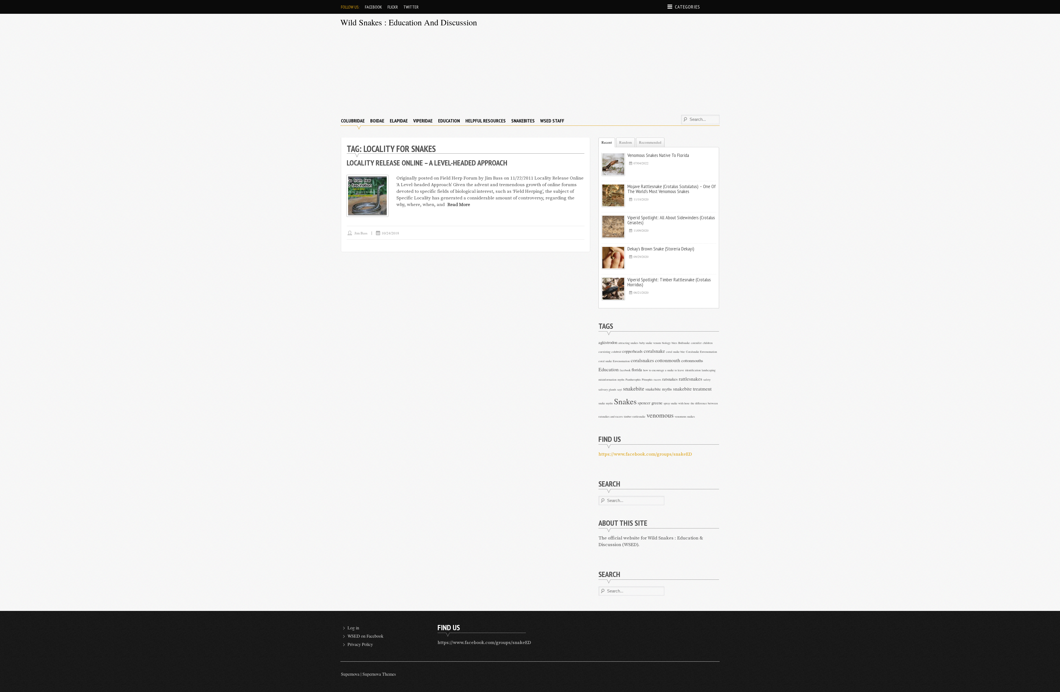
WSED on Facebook (365, 636)
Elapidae (399, 120)
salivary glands (607, 389)
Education (449, 120)
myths (621, 379)
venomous (660, 415)
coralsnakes (642, 360)
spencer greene (650, 402)
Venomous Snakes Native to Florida (658, 155)
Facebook (373, 7)
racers (657, 379)
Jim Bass (360, 233)
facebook (625, 370)
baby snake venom (650, 343)
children (707, 343)
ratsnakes (670, 379)
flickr (393, 7)
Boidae (377, 120)
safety (707, 379)
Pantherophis (633, 379)
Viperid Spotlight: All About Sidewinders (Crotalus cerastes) (671, 220)
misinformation (607, 379)
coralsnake (654, 351)
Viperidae (423, 120)
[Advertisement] (530, 72)
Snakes (625, 401)
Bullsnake (684, 343)
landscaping (709, 370)
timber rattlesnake (634, 416)
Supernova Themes (379, 674)
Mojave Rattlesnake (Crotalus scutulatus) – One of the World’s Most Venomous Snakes (671, 188)
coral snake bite (675, 352)
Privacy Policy (360, 644)
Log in (353, 627)
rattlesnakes (690, 378)
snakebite (633, 388)
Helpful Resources (485, 120)
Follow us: (350, 7)
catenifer (696, 343)
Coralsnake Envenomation (701, 352)
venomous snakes (685, 416)
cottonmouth (667, 360)
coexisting (604, 352)
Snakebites (523, 120)
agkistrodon (607, 342)
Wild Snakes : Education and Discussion (408, 22)
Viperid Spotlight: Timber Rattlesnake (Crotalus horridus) (669, 282)
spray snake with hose (677, 403)
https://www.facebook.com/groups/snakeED (645, 454)
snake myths (605, 403)
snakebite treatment (692, 388)
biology (666, 343)
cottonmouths (692, 360)
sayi (619, 389)
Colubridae (353, 120)
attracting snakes (628, 343)
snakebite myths (658, 389)
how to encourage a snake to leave (663, 370)
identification (693, 370)
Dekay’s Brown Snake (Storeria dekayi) (660, 248)
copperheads (632, 351)
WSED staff (552, 120)
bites (674, 343)
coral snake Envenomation (614, 361)
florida (637, 369)
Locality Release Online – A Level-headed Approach (427, 162)
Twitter (410, 7)
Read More (458, 205)
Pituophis (647, 379)
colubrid (616, 352)
